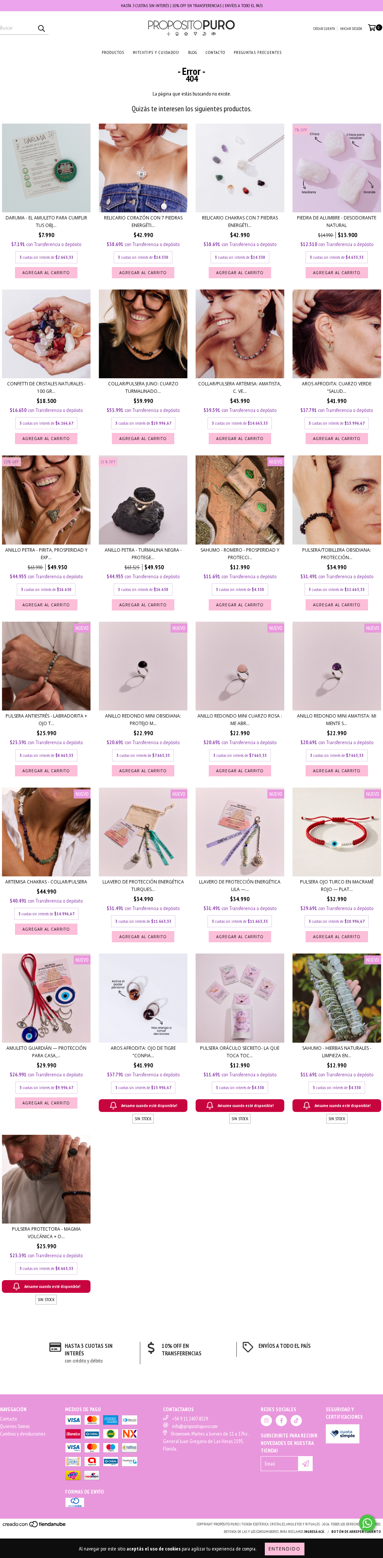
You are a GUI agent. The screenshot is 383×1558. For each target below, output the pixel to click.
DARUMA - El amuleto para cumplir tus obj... (46, 221)
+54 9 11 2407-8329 (190, 1418)
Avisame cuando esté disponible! (149, 1105)
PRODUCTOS (113, 52)
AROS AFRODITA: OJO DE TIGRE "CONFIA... (143, 1052)
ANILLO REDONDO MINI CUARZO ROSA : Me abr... (239, 720)
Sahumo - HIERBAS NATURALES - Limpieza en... (336, 1052)
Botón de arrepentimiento (356, 1531)
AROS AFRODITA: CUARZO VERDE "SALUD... (336, 387)
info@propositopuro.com (195, 1426)
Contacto (8, 1418)
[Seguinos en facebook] (281, 1420)
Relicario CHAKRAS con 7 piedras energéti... (240, 221)
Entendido (285, 1549)
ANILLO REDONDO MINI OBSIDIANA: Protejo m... (143, 720)
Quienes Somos (15, 1426)
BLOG (192, 52)
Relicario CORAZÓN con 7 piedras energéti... (143, 221)
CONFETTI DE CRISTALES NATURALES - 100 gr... (46, 387)
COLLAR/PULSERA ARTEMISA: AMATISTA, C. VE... (239, 387)
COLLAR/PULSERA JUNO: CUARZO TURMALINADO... (143, 387)
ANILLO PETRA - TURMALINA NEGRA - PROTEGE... (143, 554)
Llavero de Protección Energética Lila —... (240, 885)
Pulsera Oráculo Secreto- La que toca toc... (239, 1052)
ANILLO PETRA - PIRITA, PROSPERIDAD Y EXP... (46, 554)
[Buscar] (41, 28)
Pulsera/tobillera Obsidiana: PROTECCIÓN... (336, 554)
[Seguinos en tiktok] (296, 1420)
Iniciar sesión (351, 28)
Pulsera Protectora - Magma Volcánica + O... (46, 1233)
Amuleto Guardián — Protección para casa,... (46, 1052)
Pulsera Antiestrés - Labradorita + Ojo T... (46, 720)
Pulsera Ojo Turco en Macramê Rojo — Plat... (337, 885)
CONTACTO (215, 52)
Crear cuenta (324, 28)
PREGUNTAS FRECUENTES (258, 52)
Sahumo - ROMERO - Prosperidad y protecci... (239, 554)
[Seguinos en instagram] (266, 1420)
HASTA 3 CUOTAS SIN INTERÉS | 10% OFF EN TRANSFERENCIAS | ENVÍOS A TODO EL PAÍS (192, 5)
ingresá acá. (314, 1531)
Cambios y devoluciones (22, 1433)
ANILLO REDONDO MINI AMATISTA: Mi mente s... (336, 720)
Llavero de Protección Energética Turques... (143, 885)
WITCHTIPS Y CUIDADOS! (156, 52)
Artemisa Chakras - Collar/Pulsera (46, 882)
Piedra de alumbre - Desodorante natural (336, 221)
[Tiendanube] (34, 1526)
